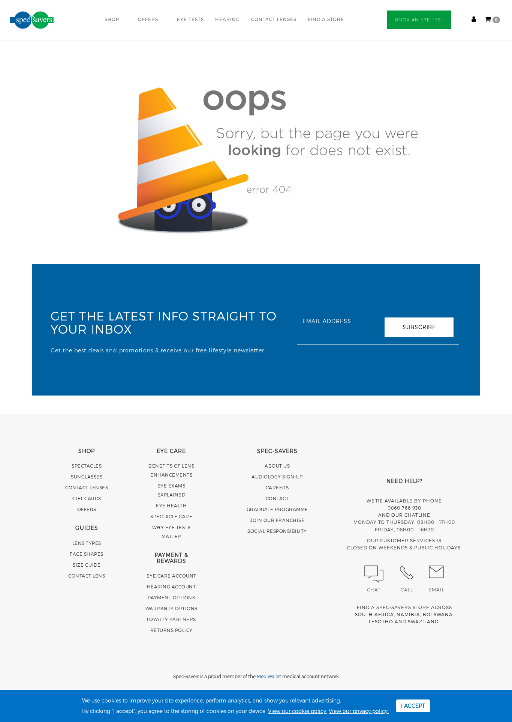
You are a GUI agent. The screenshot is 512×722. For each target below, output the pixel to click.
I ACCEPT (413, 705)
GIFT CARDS (86, 498)
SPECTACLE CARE (171, 516)
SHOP (112, 19)
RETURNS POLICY (171, 630)
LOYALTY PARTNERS (171, 619)
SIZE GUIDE (86, 564)
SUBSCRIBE (419, 327)
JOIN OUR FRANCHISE (277, 520)
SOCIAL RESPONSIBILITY (277, 531)
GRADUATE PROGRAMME (277, 509)
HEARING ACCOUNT (171, 586)
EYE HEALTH (171, 505)
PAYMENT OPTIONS (171, 597)
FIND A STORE (326, 19)
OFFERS (148, 19)
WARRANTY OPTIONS (171, 608)
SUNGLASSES (86, 476)
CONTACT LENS (86, 575)
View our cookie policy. (297, 711)
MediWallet (269, 676)
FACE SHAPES (86, 554)
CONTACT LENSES (273, 19)
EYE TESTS (190, 19)
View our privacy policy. (359, 711)
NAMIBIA (408, 614)
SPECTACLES (87, 465)
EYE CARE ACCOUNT (171, 575)
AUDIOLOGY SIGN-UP (277, 476)
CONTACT (277, 498)
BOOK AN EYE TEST (419, 20)
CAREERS (277, 487)
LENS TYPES (86, 543)
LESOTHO (381, 621)
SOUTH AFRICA (374, 614)
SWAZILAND (423, 621)
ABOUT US (277, 465)
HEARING (227, 19)
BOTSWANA (438, 614)
